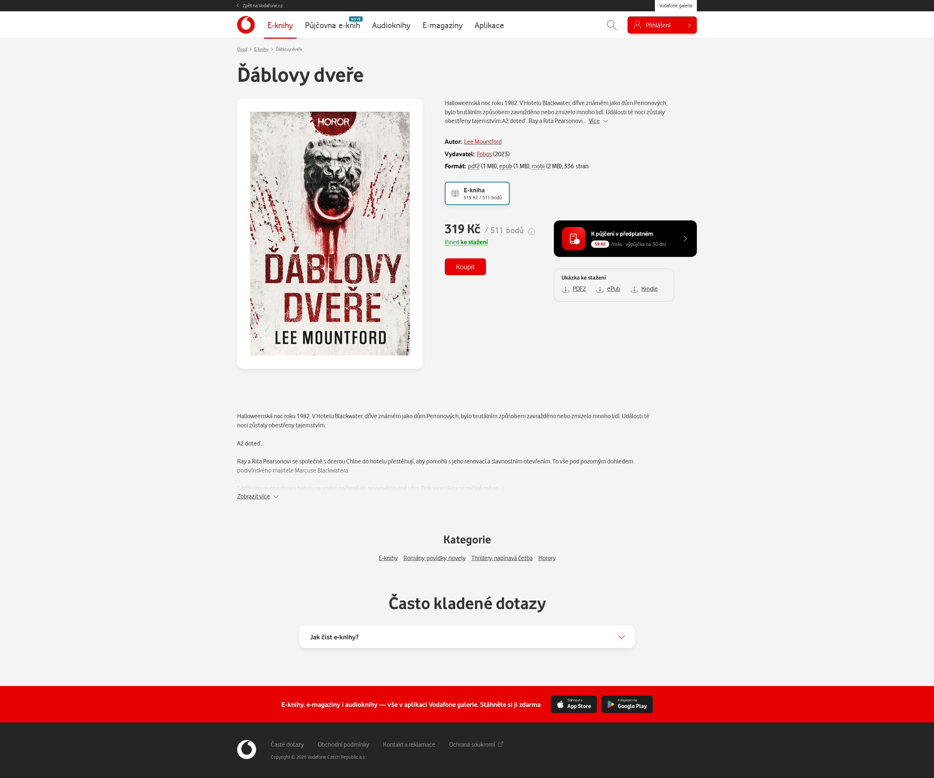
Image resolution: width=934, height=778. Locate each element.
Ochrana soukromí (472, 744)
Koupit (465, 266)
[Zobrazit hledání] (612, 25)
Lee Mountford (483, 141)
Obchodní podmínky (343, 744)
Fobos (484, 154)
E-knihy (261, 49)
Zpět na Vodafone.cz (263, 5)
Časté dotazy (287, 744)
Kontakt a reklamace (409, 744)
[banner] (246, 25)
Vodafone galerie (675, 5)
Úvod (242, 49)
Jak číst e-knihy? (334, 637)
